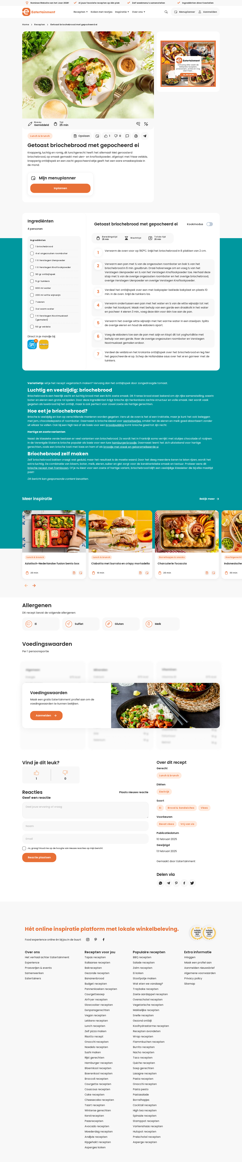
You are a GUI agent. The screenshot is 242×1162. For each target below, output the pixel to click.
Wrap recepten (143, 1036)
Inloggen (189, 957)
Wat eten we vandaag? (148, 984)
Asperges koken (95, 1147)
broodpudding (115, 425)
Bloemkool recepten (98, 1068)
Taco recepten (142, 1058)
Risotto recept (94, 1036)
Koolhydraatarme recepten (151, 1026)
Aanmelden (210, 12)
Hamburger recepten (99, 1063)
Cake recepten (94, 1094)
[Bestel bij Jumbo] (43, 344)
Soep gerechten (143, 1068)
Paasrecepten (94, 1121)
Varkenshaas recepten (148, 1126)
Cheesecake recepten (99, 1100)
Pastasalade (141, 1094)
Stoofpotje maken (144, 978)
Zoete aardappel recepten (150, 994)
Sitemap (189, 984)
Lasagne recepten (145, 1073)
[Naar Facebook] (104, 939)
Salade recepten (144, 962)
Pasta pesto (140, 1089)
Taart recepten (95, 1105)
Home (25, 24)
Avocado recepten (97, 1126)
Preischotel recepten (147, 1137)
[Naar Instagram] (88, 939)
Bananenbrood (94, 978)
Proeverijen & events (38, 968)
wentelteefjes (132, 421)
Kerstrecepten (94, 1116)
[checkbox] (210, 224)
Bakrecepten (93, 968)
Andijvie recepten (96, 1137)
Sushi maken (93, 1052)
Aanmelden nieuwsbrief (199, 968)
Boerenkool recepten (98, 1073)
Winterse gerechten (98, 1110)
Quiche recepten (144, 1063)
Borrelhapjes (141, 1100)
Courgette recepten (98, 1084)
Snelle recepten (143, 1015)
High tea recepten (145, 1110)
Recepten (79, 12)
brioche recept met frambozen (47, 468)
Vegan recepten (95, 1015)
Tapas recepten (95, 957)
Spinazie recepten (144, 1116)
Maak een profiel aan (198, 962)
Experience (32, 962)
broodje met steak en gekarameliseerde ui (130, 447)
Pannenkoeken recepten (101, 989)
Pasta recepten (143, 1079)
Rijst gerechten (94, 1058)
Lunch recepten (95, 1026)
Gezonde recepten (97, 973)
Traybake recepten (145, 989)
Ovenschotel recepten (147, 999)
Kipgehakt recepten (98, 1142)
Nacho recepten (143, 1052)
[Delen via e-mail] (145, 136)
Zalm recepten (142, 968)
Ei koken (138, 973)
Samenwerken (34, 973)
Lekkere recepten (96, 1021)
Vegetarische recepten (148, 1005)
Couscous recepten (97, 1089)
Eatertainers (33, 978)
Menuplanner (187, 12)
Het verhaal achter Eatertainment (47, 957)
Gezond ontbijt (142, 1021)
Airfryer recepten (96, 999)
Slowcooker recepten (99, 1005)
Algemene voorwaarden (200, 973)
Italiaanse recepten (97, 962)
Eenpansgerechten (97, 1010)
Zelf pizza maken (95, 1031)
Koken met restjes (101, 12)
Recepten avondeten (147, 1031)
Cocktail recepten (145, 1105)
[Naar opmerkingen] (127, 136)
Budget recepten (96, 984)
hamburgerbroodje (124, 443)
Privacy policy (193, 978)
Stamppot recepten (146, 1121)
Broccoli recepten (96, 1079)
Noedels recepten (96, 1047)
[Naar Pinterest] (96, 939)
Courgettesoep (95, 994)
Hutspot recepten (144, 1131)
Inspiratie (121, 12)
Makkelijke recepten (146, 1010)
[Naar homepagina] (38, 12)
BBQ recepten (142, 957)
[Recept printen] (136, 136)
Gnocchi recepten (96, 1042)
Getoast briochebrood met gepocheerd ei (73, 24)
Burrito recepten (144, 1047)
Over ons (137, 12)
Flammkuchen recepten (148, 1042)
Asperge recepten (145, 1142)
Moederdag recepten (99, 1131)
